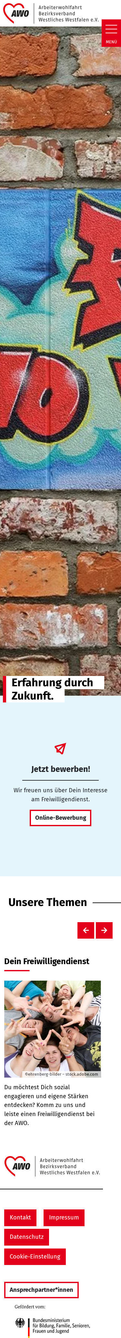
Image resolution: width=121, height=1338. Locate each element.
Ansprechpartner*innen (41, 1289)
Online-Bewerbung (60, 817)
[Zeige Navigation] (111, 29)
